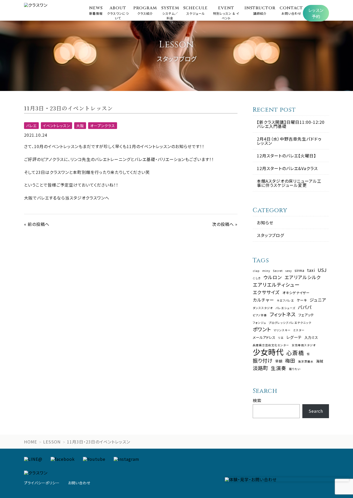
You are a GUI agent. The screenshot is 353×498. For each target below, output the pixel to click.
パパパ (305, 307)
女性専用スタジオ (304, 345)
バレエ (31, 125)
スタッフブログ (270, 235)
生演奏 (278, 368)
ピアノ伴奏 (260, 315)
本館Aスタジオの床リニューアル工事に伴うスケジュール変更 (289, 183)
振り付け (263, 360)
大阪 (80, 125)
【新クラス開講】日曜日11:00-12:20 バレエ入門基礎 (291, 124)
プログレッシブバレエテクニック (290, 322)
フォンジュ (259, 322)
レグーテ (294, 337)
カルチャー (263, 300)
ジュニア (318, 300)
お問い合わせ (79, 482)
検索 (257, 400)
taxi (311, 270)
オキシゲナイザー (296, 292)
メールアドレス (264, 337)
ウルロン (273, 277)
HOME (30, 442)
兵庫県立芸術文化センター (271, 345)
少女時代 (268, 352)
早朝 (278, 361)
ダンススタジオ (263, 308)
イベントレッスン (56, 125)
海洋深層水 (305, 361)
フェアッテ (306, 315)
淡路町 (260, 367)
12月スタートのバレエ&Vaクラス (287, 168)
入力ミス (311, 337)
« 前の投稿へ (36, 224)
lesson (52, 442)
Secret (278, 271)
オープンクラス (102, 125)
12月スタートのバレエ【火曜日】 (286, 155)
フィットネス (283, 314)
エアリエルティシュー (276, 284)
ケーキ (302, 300)
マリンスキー (282, 330)
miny (266, 271)
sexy (288, 271)
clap (256, 271)
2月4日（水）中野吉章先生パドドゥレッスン (289, 141)
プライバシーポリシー (42, 482)
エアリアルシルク (303, 277)
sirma (299, 270)
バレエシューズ (285, 308)
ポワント (262, 329)
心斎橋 (295, 353)
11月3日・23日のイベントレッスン (98, 442)
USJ (322, 270)
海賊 (319, 361)
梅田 (290, 360)
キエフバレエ (285, 300)
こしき (257, 278)
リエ (281, 337)
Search (316, 411)
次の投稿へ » (224, 224)
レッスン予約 (316, 13)
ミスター (299, 330)
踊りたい (295, 369)
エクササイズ (266, 292)
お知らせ (265, 222)
